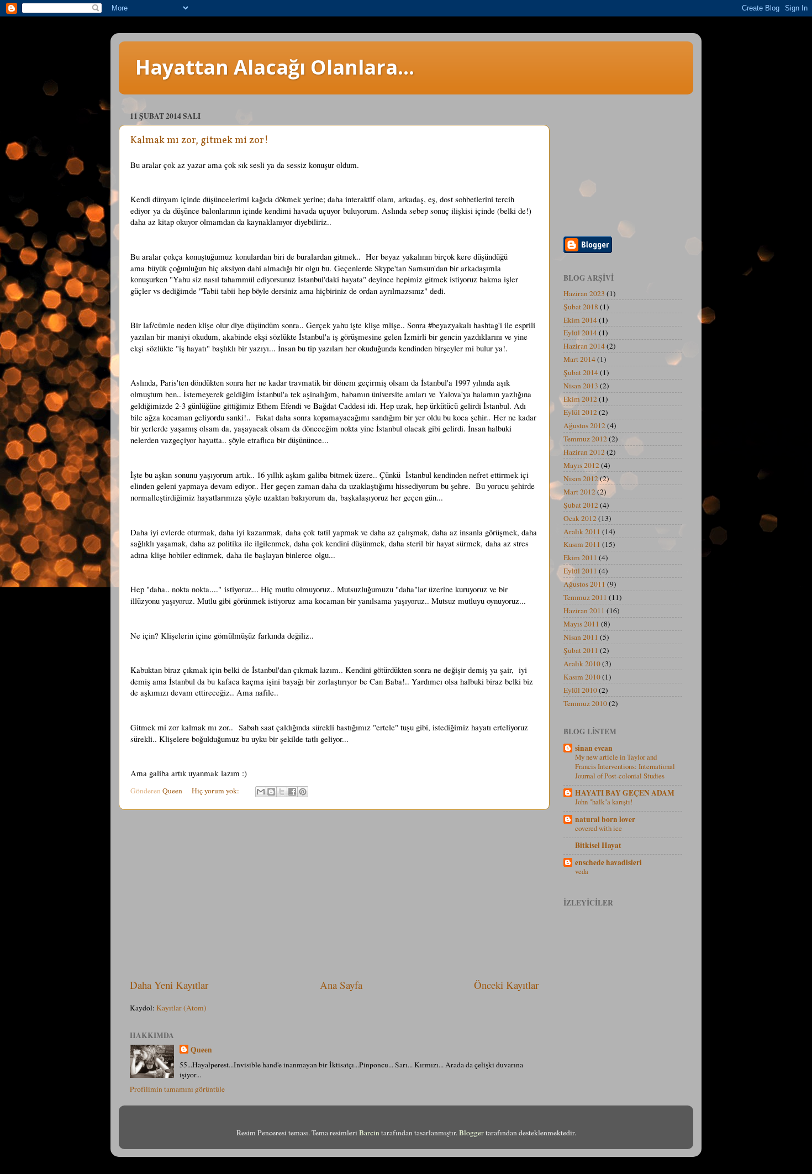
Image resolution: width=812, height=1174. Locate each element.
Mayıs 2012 (581, 465)
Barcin (369, 1133)
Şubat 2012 (580, 505)
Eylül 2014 (580, 333)
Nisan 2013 (580, 386)
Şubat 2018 (580, 307)
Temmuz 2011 (585, 597)
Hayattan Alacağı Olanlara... (274, 67)
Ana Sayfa (341, 985)
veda (581, 871)
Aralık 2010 (581, 663)
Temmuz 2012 (585, 439)
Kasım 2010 (581, 677)
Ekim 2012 (580, 399)
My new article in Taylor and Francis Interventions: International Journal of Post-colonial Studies (625, 766)
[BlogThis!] (271, 791)
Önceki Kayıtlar (506, 985)
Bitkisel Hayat (598, 845)
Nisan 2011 (580, 637)
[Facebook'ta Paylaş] (292, 791)
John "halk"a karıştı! (603, 802)
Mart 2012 (579, 492)
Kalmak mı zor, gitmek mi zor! (199, 141)
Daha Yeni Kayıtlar (169, 985)
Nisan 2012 (580, 478)
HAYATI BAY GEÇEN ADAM (624, 792)
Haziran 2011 (584, 610)
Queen (201, 1050)
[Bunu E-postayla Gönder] (260, 791)
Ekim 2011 (580, 557)
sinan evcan (594, 748)
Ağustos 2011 (584, 584)
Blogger (471, 1133)
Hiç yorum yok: (216, 791)
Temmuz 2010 (585, 703)
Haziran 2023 (584, 293)
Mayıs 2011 (581, 624)
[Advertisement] (334, 894)
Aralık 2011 (581, 531)
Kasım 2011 (581, 544)
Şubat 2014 (580, 372)
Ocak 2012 (580, 518)
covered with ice (598, 828)
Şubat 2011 (580, 650)
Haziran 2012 (584, 452)
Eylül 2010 (580, 690)
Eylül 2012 (580, 412)
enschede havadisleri (608, 862)
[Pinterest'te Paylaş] (302, 791)
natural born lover (605, 819)
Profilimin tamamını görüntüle (177, 1089)
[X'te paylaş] (281, 791)
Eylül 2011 (580, 571)
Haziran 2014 (584, 346)
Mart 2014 (579, 359)
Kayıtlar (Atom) (181, 1008)
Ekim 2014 (580, 320)
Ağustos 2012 (584, 425)
